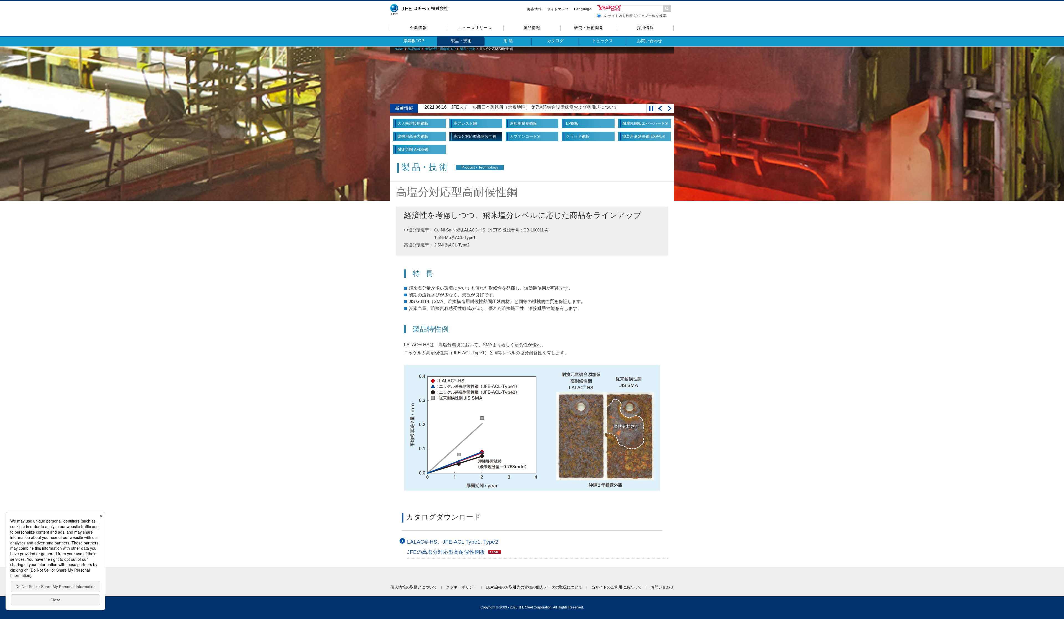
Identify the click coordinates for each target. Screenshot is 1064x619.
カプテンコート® (525, 136)
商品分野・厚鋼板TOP (440, 48)
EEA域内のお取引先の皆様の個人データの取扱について (534, 587)
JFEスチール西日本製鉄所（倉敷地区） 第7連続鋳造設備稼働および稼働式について (534, 107)
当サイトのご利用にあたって (616, 587)
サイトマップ (558, 9)
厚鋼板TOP (413, 40)
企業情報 (418, 28)
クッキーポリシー (461, 587)
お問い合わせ (649, 40)
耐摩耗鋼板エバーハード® (645, 123)
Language (583, 9)
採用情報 (645, 28)
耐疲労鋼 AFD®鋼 (412, 149)
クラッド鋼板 (577, 136)
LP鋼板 (572, 123)
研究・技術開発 (588, 28)
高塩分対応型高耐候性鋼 (475, 136)
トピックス (602, 40)
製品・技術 (461, 40)
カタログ (555, 40)
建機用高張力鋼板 (412, 136)
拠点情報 (534, 9)
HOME (399, 48)
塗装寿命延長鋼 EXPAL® (643, 136)
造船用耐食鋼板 (523, 123)
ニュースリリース (475, 28)
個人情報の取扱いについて (413, 587)
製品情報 (531, 28)
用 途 (508, 40)
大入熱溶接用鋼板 (412, 123)
